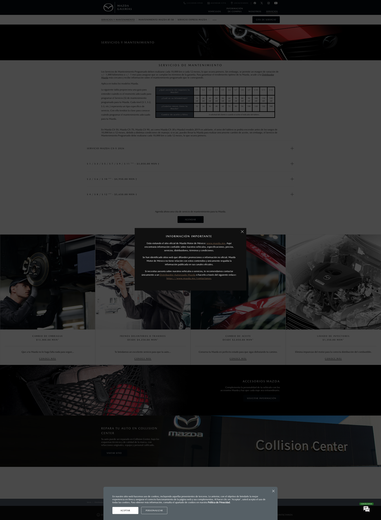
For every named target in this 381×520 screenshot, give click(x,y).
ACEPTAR (125, 510)
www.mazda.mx (216, 243)
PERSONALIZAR (154, 510)
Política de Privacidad (219, 502)
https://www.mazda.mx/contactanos (189, 278)
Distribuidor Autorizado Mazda (178, 274)
